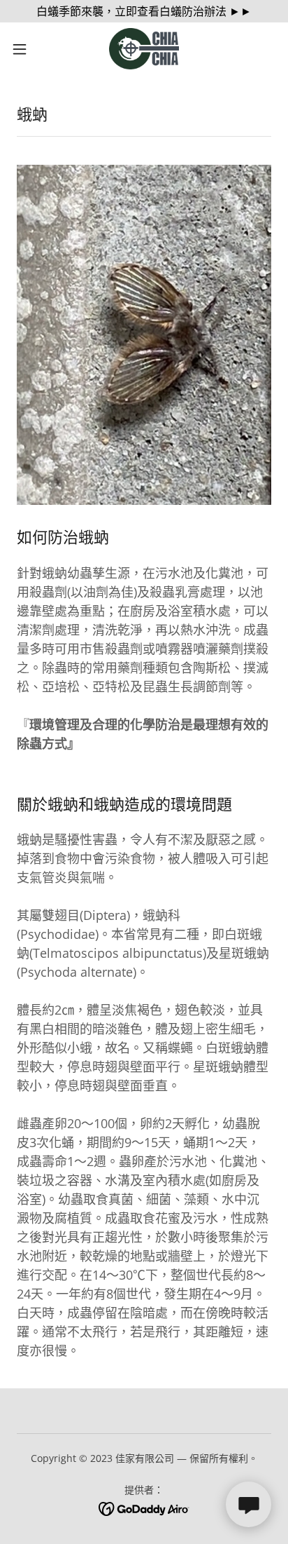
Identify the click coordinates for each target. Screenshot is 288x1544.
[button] (26, 49)
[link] (144, 48)
